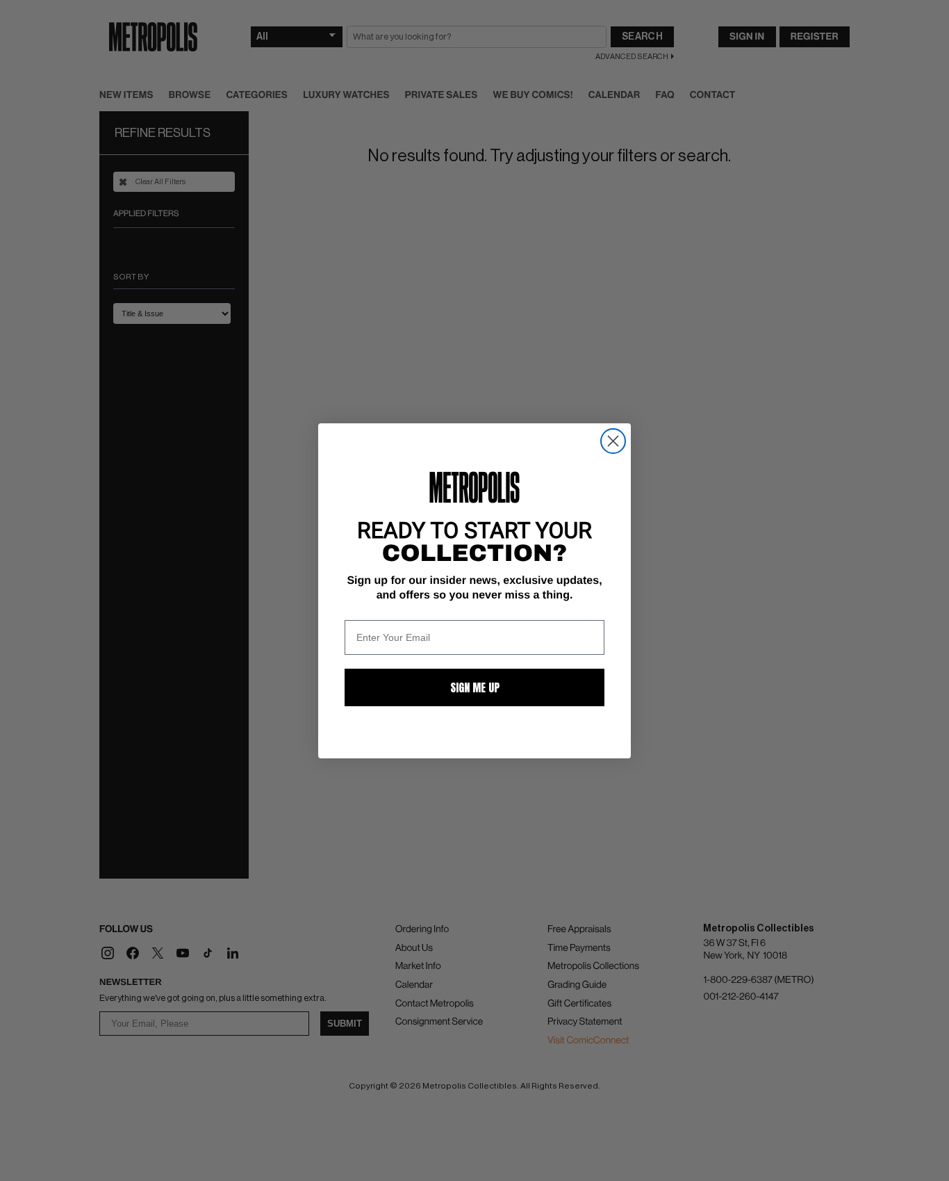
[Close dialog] (613, 441)
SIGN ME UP (475, 687)
